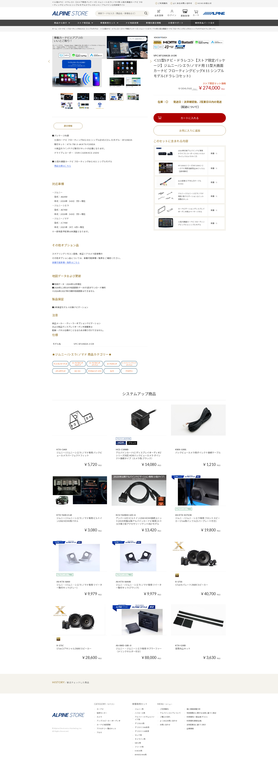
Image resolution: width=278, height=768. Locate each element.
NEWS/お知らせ (205, 3)
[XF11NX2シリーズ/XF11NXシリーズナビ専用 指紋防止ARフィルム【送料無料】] (165, 172)
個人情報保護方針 (194, 709)
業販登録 (185, 15)
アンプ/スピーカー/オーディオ (108, 721)
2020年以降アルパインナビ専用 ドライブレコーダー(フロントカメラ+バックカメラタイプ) (191, 154)
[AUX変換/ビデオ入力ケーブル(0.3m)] (165, 186)
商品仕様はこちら (62, 166)
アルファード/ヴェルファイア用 (144, 718)
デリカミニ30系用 (142, 731)
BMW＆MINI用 (141, 755)
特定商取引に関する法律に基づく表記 (201, 713)
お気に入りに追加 (189, 130)
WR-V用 (138, 743)
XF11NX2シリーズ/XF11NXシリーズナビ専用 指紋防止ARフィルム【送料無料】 (191, 168)
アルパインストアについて (170, 713)
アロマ (99, 732)
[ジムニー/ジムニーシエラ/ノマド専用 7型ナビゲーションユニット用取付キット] (165, 200)
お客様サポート (175, 23)
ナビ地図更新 (132, 23)
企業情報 (190, 729)
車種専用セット (108, 23)
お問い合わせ (165, 725)
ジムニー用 (139, 709)
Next (150, 61)
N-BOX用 (138, 751)
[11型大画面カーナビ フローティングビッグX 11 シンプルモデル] (165, 227)
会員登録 (158, 15)
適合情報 (68, 126)
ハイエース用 (140, 713)
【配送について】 (189, 106)
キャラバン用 (140, 739)
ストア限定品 (83, 23)
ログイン (172, 15)
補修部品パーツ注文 (205, 23)
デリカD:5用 (139, 723)
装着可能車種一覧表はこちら (65, 262)
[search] (146, 13)
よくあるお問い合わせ (182, 3)
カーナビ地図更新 (104, 725)
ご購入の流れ (165, 717)
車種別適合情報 (153, 23)
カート (196, 15)
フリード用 (139, 747)
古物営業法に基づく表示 (196, 725)
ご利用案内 (163, 3)
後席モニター (102, 713)
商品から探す (60, 23)
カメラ (99, 717)
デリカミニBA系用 (142, 727)
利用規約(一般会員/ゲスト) (197, 717)
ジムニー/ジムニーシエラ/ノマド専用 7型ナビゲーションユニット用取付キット (191, 196)
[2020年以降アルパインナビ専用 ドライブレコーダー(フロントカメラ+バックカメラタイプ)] (165, 157)
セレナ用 (138, 735)
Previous (49, 61)
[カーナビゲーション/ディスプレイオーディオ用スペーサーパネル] (165, 214)
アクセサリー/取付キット (106, 729)
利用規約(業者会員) (194, 721)
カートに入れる (190, 118)
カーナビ (100, 709)
